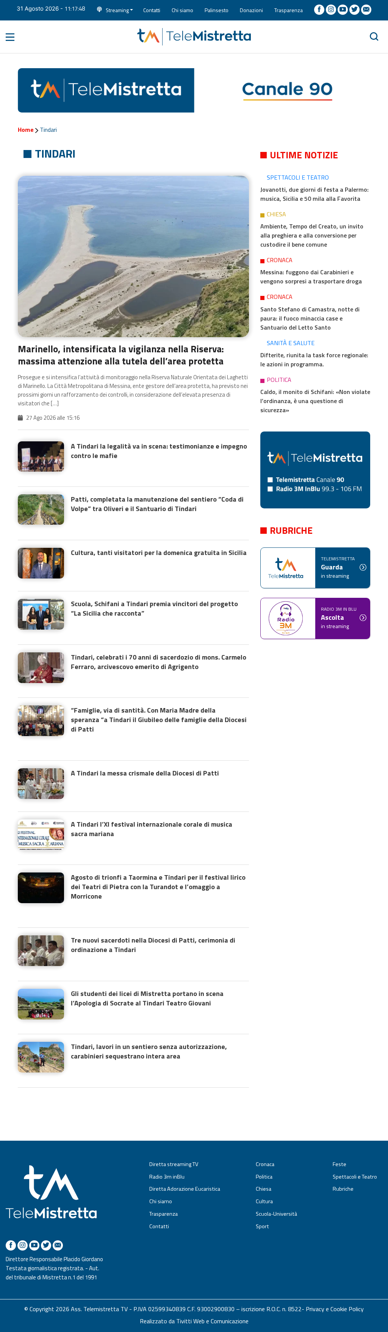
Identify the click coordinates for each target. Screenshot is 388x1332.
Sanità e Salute (290, 342)
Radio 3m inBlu (167, 1177)
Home (26, 129)
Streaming (117, 10)
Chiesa (276, 214)
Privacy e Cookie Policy (335, 1308)
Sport (262, 1226)
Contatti (151, 10)
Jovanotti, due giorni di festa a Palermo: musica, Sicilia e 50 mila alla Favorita (314, 194)
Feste (339, 1164)
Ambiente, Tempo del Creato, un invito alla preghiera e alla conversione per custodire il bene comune (311, 235)
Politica (279, 379)
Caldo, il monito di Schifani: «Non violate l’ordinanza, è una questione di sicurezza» (315, 400)
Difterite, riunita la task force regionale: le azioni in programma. (314, 359)
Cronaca (280, 259)
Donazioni (251, 10)
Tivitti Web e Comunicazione (212, 1321)
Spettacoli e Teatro (298, 177)
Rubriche (343, 1189)
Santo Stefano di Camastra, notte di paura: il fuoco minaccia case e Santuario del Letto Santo (310, 318)
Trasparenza (288, 10)
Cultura (264, 1201)
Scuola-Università (276, 1214)
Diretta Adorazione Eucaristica (184, 1189)
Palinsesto (216, 10)
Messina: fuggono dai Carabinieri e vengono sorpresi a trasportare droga (311, 276)
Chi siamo (182, 10)
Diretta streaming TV (173, 1164)
